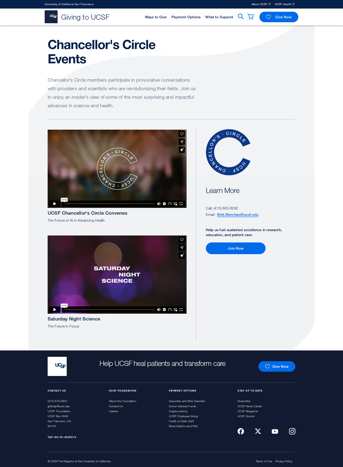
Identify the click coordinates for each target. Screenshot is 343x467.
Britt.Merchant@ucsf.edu (237, 214)
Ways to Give (156, 17)
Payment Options (186, 17)
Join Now (236, 248)
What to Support (219, 17)
